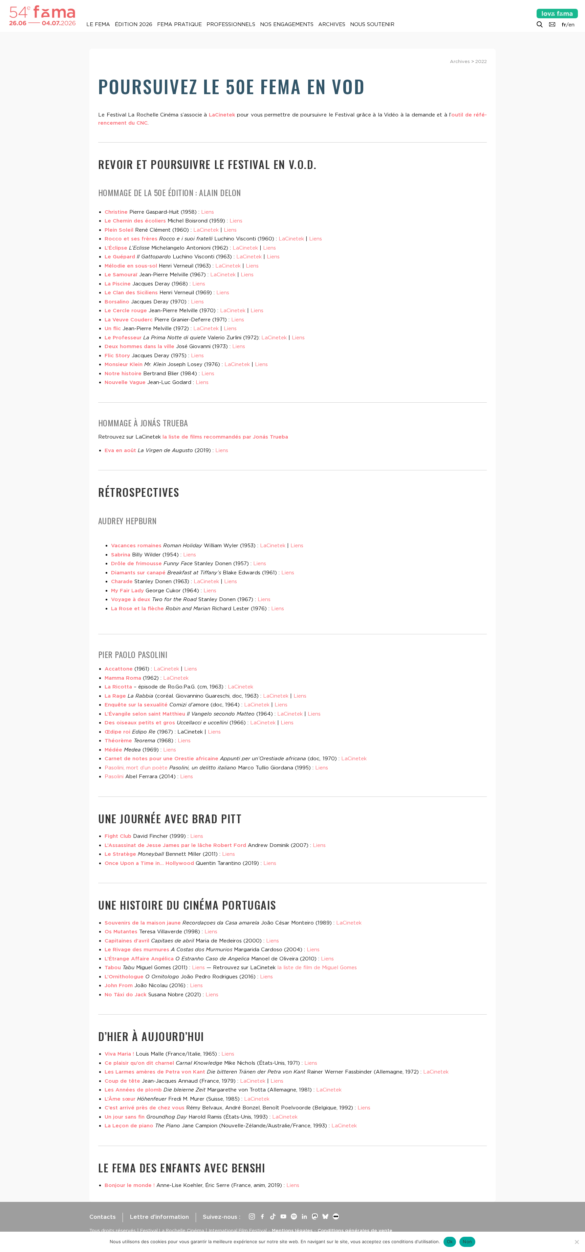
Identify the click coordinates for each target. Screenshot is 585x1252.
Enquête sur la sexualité (136, 705)
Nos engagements (286, 24)
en (571, 25)
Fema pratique (179, 24)
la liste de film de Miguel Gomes (317, 967)
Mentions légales (292, 1230)
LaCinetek (222, 115)
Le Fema (98, 24)
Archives (331, 24)
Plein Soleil (119, 230)
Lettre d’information (159, 1216)
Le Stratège (120, 854)
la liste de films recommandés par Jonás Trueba (225, 437)
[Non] (576, 1241)
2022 (481, 61)
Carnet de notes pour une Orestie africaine (161, 759)
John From (119, 985)
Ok (450, 1241)
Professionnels (231, 24)
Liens (207, 212)
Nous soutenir (372, 24)
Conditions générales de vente (355, 1230)
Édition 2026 (133, 24)
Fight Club (118, 836)
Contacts (102, 1216)
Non (467, 1241)
